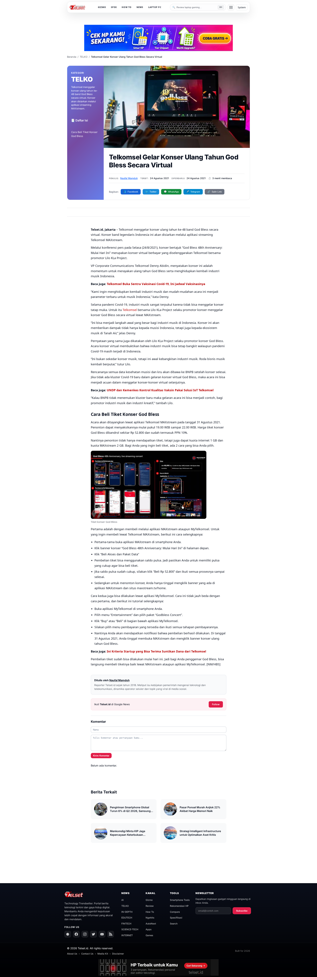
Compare (175, 911)
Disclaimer (118, 953)
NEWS (140, 7)
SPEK (114, 7)
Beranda (71, 56)
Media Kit (102, 953)
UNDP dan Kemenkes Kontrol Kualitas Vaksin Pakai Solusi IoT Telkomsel (160, 390)
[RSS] (110, 934)
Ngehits (150, 917)
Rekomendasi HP (179, 905)
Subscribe (241, 910)
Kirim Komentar (101, 755)
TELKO (84, 56)
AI (122, 900)
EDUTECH (126, 917)
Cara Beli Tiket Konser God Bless (84, 134)
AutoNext (151, 923)
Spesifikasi (176, 917)
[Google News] (67, 934)
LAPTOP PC (154, 7)
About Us (72, 953)
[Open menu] (231, 7)
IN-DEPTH (126, 911)
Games (149, 935)
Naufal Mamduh (129, 178)
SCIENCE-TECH (129, 929)
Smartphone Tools (180, 900)
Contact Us (87, 953)
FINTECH (126, 923)
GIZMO (102, 7)
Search (173, 923)
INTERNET (127, 935)
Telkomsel (130, 310)
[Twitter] (93, 934)
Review (150, 905)
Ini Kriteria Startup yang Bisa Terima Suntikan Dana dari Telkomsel (156, 651)
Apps (149, 929)
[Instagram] (85, 934)
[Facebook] (76, 934)
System (242, 7)
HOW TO (127, 7)
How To (150, 911)
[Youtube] (102, 934)
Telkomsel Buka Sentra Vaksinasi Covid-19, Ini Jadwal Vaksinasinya (156, 284)
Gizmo (149, 900)
